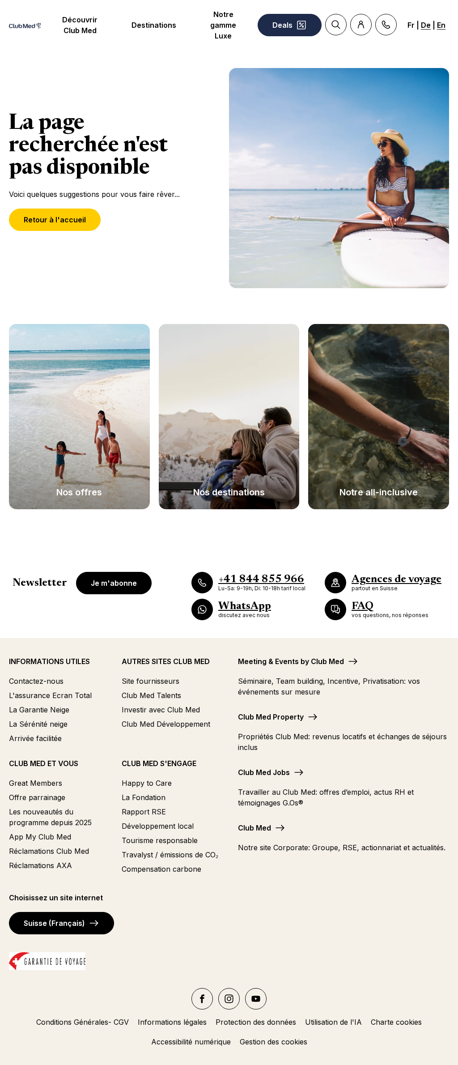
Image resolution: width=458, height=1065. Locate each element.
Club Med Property (271, 716)
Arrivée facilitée (35, 738)
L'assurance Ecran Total (50, 695)
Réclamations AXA (40, 865)
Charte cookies (396, 1022)
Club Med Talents (151, 695)
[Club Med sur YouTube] (256, 999)
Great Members (35, 783)
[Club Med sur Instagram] (229, 999)
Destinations (153, 25)
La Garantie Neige (39, 709)
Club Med (254, 827)
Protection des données (256, 1022)
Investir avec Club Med (161, 709)
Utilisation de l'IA (333, 1022)
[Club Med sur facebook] (202, 999)
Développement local (158, 826)
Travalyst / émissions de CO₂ (170, 854)
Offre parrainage (37, 797)
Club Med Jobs (264, 772)
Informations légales (172, 1022)
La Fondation (143, 797)
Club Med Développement (166, 724)
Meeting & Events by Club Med (291, 661)
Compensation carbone (161, 869)
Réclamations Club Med (49, 851)
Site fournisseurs (150, 681)
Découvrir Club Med (80, 25)
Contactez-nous (36, 681)
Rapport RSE (144, 811)
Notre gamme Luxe (223, 25)
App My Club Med (40, 836)
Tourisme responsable (160, 840)
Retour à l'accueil (55, 219)
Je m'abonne (114, 583)
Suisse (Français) (54, 923)
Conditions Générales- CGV (82, 1022)
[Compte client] (361, 24)
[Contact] (386, 24)
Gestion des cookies (273, 1041)
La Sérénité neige (38, 724)
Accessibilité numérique (191, 1041)
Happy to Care (147, 783)
